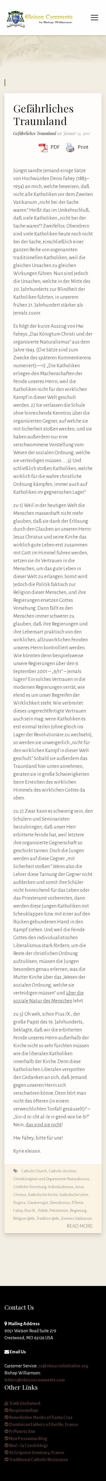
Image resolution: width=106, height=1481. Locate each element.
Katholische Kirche (43, 1195)
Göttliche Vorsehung (30, 1187)
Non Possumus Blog (28, 1438)
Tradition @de (48, 1218)
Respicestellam (23, 1410)
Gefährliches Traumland (43, 114)
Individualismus (61, 1187)
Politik (43, 1210)
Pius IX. (30, 1210)
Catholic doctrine (62, 1171)
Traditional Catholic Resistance (38, 1459)
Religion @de (24, 1218)
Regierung (78, 1210)
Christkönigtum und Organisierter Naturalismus (51, 1179)
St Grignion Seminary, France (36, 1452)
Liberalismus (60, 1202)
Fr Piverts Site (22, 1431)
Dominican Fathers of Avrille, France (43, 1424)
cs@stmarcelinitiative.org (63, 1366)
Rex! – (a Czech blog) (28, 1445)
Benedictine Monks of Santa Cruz (40, 1417)
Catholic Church (34, 1171)
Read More (80, 1226)
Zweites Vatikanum (76, 1218)
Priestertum (58, 1210)
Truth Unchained (24, 1403)
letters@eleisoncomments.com (34, 1380)
